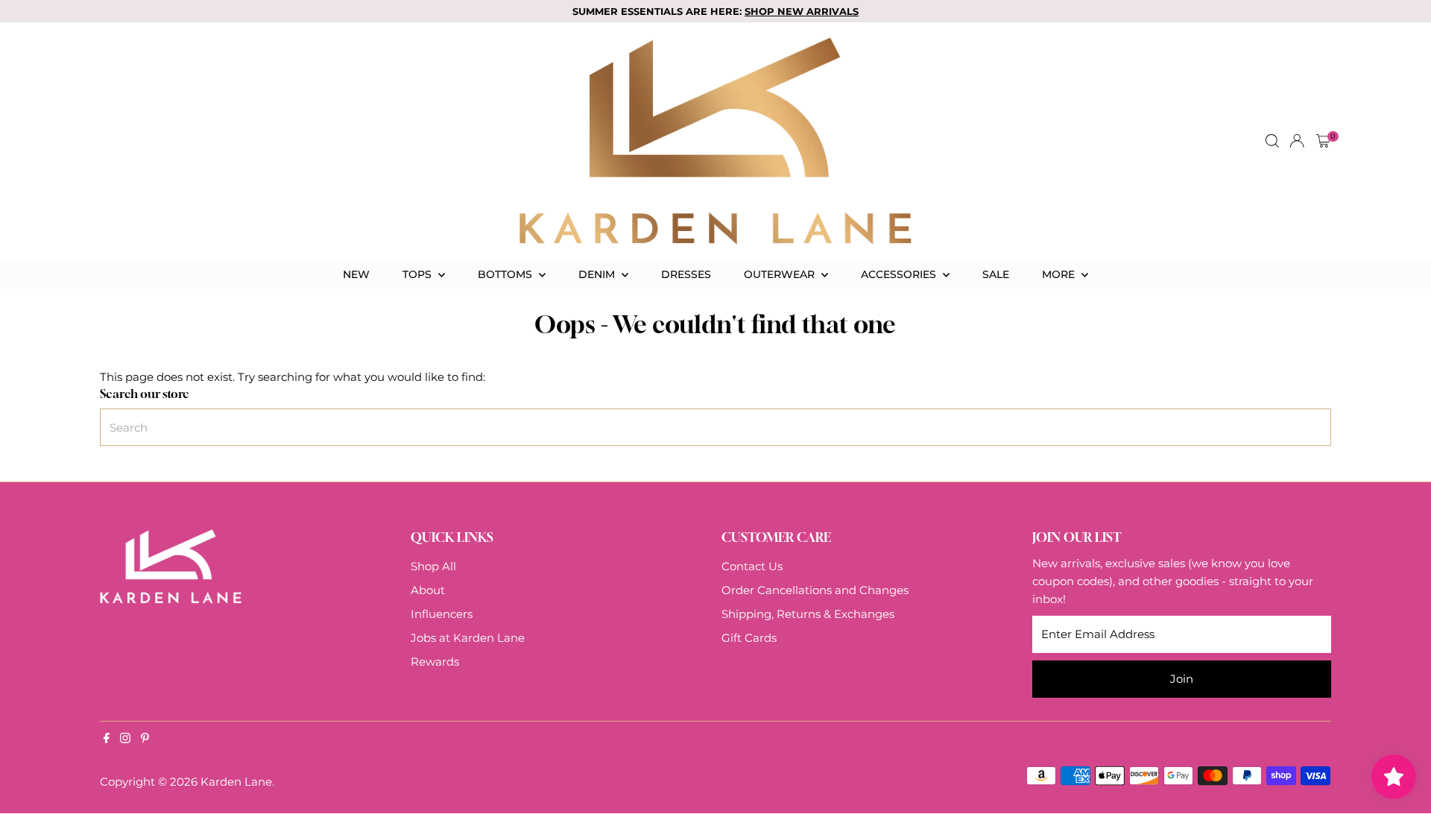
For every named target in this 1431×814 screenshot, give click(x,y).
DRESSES (686, 274)
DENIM (598, 274)
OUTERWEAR (781, 274)
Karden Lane (236, 781)
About (428, 590)
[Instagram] (125, 739)
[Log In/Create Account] (1297, 141)
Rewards (435, 661)
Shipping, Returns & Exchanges (807, 614)
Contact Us (752, 566)
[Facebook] (106, 739)
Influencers (442, 614)
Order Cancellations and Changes (815, 590)
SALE (995, 274)
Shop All (433, 566)
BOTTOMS (506, 274)
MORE (1060, 274)
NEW (356, 274)
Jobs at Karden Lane (468, 638)
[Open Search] (1272, 141)
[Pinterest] (145, 739)
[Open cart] (1323, 141)
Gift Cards (749, 638)
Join (1181, 679)
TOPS (418, 274)
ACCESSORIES (900, 274)
